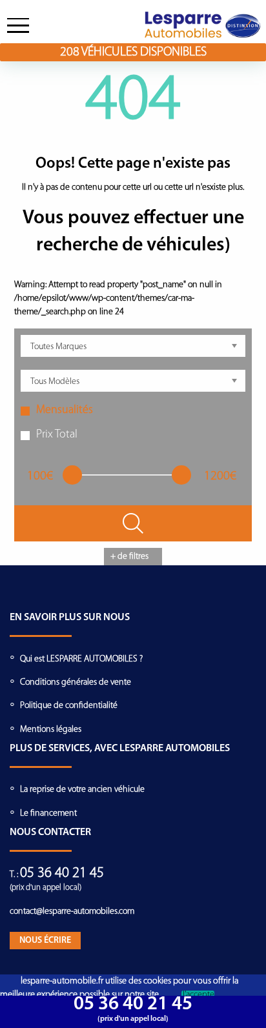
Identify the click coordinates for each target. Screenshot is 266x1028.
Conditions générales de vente (75, 682)
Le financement (48, 813)
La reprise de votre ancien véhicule (82, 789)
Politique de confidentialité (69, 706)
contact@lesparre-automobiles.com (72, 911)
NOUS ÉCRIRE (45, 940)
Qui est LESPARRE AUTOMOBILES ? (81, 659)
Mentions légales (50, 729)
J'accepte (197, 995)
